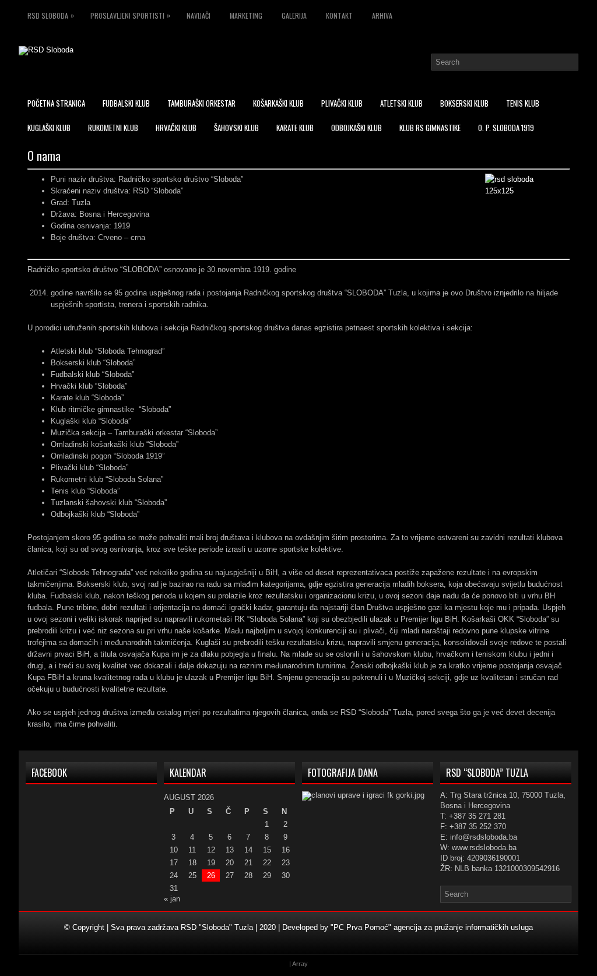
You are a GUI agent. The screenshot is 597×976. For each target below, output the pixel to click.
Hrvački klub (176, 127)
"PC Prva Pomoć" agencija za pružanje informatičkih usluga (432, 927)
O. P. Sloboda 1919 (506, 127)
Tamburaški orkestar (201, 103)
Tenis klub (522, 103)
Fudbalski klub (126, 103)
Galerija (294, 15)
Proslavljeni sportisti (130, 15)
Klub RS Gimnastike (430, 127)
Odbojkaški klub (356, 127)
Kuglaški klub (49, 127)
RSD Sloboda (50, 15)
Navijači (198, 15)
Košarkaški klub (278, 103)
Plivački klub (342, 103)
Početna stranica (56, 103)
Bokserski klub (464, 103)
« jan (172, 898)
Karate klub (295, 127)
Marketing (246, 15)
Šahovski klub (236, 127)
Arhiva (382, 15)
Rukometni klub (113, 127)
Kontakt (339, 15)
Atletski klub (401, 103)
